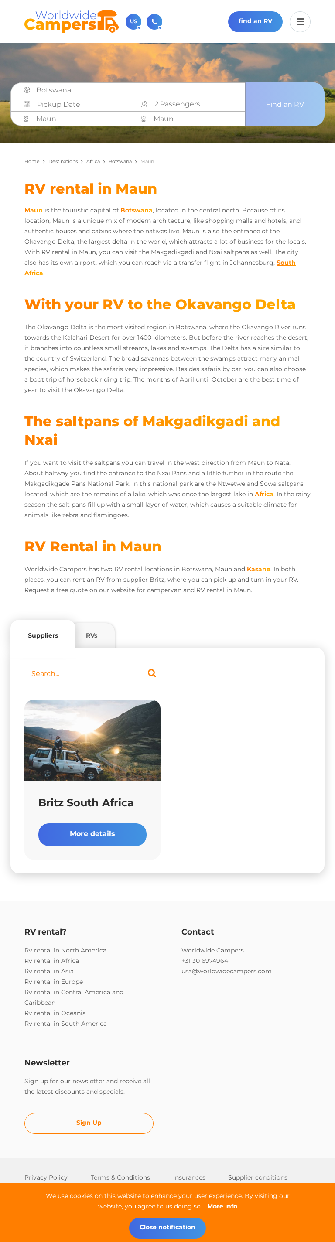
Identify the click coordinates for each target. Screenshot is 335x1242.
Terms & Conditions (120, 1177)
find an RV (255, 21)
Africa (93, 161)
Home (32, 161)
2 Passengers (177, 104)
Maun (33, 210)
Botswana (120, 161)
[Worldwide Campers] (71, 21)
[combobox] (138, 90)
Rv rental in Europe (53, 982)
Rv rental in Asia (49, 971)
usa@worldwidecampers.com (226, 971)
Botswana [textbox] (53, 90)
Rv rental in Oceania (55, 1013)
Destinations (63, 161)
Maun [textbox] (46, 119)
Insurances (189, 1177)
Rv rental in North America (65, 950)
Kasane (258, 569)
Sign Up (89, 1122)
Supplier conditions (257, 1177)
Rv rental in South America (65, 1023)
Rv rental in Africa (51, 961)
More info (222, 1206)
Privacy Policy (46, 1177)
